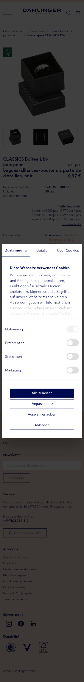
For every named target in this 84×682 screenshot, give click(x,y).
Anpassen (39, 403)
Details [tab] (42, 250)
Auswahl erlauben (42, 414)
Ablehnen (42, 425)
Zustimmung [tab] (16, 250)
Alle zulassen (42, 393)
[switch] (73, 342)
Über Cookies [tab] (68, 250)
